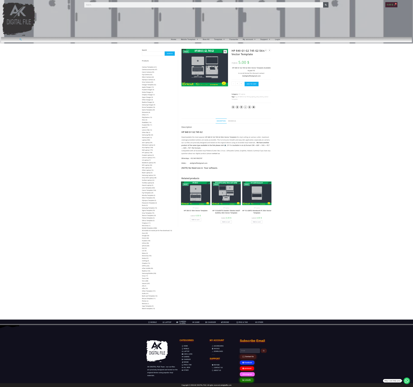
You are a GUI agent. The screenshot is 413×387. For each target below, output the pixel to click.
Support (264, 39)
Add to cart (251, 84)
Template (218, 39)
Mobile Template (188, 39)
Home (173, 39)
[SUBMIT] (264, 351)
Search (144, 50)
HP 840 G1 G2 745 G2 (244, 97)
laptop (253, 97)
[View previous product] (265, 50)
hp (236, 97)
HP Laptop (241, 94)
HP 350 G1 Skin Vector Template (195, 211)
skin (257, 97)
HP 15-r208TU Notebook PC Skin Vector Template (256, 212)
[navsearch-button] (21, 40)
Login (277, 39)
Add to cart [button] (196, 219)
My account (248, 39)
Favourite (234, 39)
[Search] (325, 5)
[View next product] (269, 50)
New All (206, 39)
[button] (189, 39)
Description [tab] (221, 121)
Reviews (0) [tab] (232, 121)
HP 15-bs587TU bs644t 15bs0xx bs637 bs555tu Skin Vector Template (226, 212)
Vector (261, 97)
